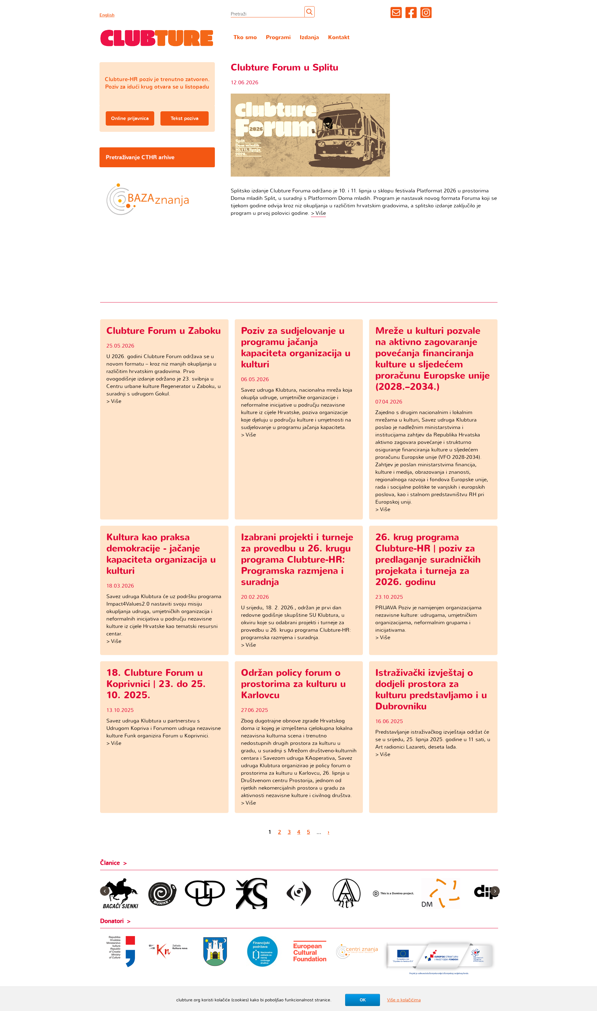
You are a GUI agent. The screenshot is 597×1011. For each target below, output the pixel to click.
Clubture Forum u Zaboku (163, 331)
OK (363, 1000)
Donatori (112, 921)
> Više (318, 213)
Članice (110, 863)
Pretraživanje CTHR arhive (140, 157)
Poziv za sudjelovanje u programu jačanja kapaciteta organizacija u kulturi (295, 348)
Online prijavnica (130, 118)
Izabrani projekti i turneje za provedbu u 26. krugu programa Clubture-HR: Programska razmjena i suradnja (297, 560)
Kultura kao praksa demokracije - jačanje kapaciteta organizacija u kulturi (161, 554)
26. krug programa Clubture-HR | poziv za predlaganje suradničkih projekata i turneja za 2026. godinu (428, 560)
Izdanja (309, 37)
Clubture (157, 37)
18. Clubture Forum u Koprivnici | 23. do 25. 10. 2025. (156, 684)
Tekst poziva (184, 118)
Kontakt (338, 37)
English (107, 15)
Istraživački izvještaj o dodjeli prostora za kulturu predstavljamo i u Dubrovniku (431, 690)
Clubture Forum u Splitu (284, 67)
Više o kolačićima (404, 1000)
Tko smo (245, 37)
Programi (278, 37)
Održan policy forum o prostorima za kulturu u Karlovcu (293, 684)
